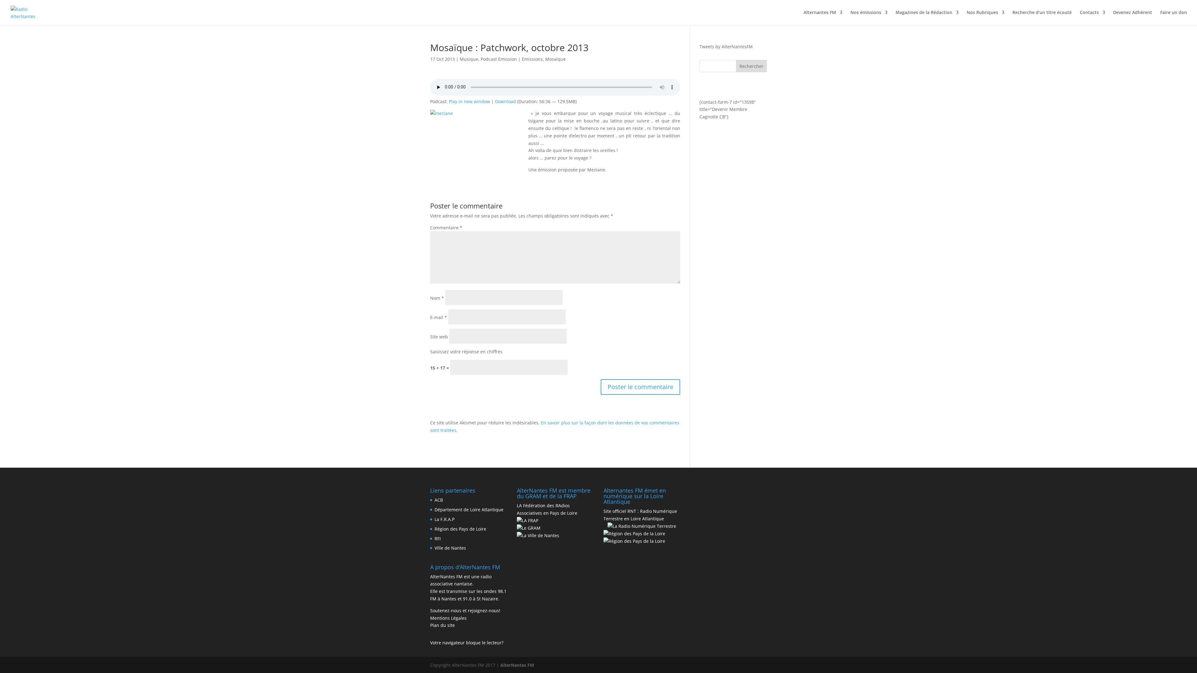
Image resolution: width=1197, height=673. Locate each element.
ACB (439, 500)
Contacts (1089, 12)
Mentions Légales (448, 618)
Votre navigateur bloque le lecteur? (466, 643)
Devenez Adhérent (1132, 12)
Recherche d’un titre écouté (1042, 12)
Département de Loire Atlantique (469, 510)
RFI (438, 539)
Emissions (532, 59)
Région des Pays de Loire (460, 529)
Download (505, 101)
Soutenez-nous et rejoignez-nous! (465, 610)
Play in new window (469, 101)
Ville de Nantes (450, 548)
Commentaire (446, 228)
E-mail (438, 317)
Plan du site (442, 625)
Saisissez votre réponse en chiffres (466, 352)
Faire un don (1173, 12)
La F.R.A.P (444, 519)
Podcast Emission (499, 59)
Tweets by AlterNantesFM (726, 47)
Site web (439, 337)
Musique (469, 59)
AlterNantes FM (517, 665)
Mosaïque (555, 59)
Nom (437, 298)
